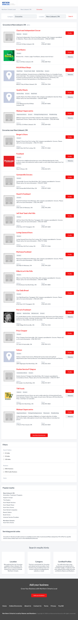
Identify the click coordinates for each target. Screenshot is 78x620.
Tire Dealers (6, 500)
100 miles (8, 459)
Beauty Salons (7, 512)
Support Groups (8, 497)
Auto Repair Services (9, 502)
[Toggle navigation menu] (75, 3)
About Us (27, 606)
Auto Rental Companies (10, 510)
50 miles (7, 456)
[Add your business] (39, 593)
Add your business (39, 595)
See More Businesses (39, 435)
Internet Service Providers (11, 517)
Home (4, 606)
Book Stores (6, 515)
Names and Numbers (28, 613)
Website (70, 57)
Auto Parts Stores (8, 507)
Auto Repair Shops (8, 505)
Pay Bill (61, 606)
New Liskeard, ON (26, 9)
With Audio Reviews (11, 472)
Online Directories (15, 606)
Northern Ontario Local (9, 9)
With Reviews (9, 468)
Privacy (53, 606)
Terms (46, 606)
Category (10, 16)
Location (41, 16)
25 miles (7, 453)
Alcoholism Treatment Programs (12, 495)
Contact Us (37, 606)
